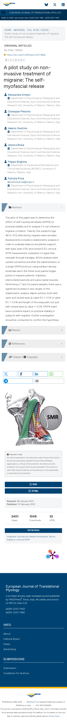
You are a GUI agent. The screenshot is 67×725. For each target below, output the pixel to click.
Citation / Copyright (25, 357)
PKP (11, 603)
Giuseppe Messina (18, 111)
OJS (24, 603)
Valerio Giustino (17, 128)
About (6, 633)
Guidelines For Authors (16, 673)
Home (8, 30)
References (18, 343)
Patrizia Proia (15, 178)
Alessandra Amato (18, 94)
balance (11, 539)
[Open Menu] (3, 12)
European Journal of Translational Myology (35, 13)
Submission (9, 668)
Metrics (15, 330)
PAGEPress (15, 599)
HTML (34, 491)
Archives (19, 30)
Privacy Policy (54, 716)
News (6, 644)
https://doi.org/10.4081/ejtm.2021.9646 (26, 55)
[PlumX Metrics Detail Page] (52, 555)
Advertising (9, 649)
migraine (11, 536)
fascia (52, 536)
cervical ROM (22, 539)
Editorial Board (11, 638)
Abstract (17, 207)
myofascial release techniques (32, 536)
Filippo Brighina (17, 161)
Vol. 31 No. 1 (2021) (37, 30)
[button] (10, 374)
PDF (34, 484)
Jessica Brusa (15, 144)
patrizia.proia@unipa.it (22, 181)
